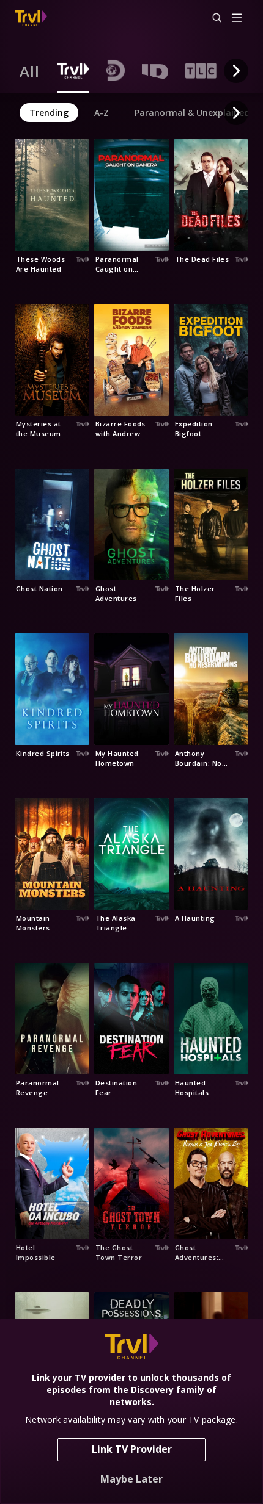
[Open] (237, 19)
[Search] (211, 18)
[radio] (30, 71)
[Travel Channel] (31, 18)
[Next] (236, 71)
